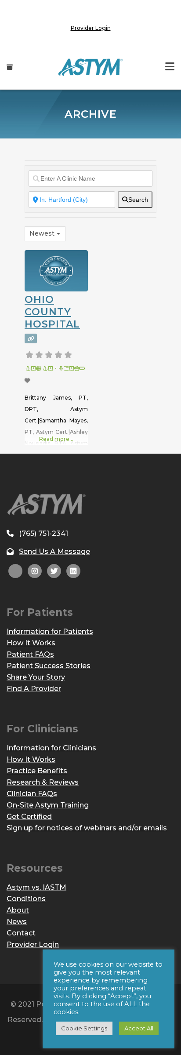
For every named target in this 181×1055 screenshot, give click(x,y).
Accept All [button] (138, 1028)
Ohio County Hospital (52, 312)
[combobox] (45, 233)
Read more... (56, 439)
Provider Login (91, 28)
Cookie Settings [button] (84, 1028)
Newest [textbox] (41, 233)
